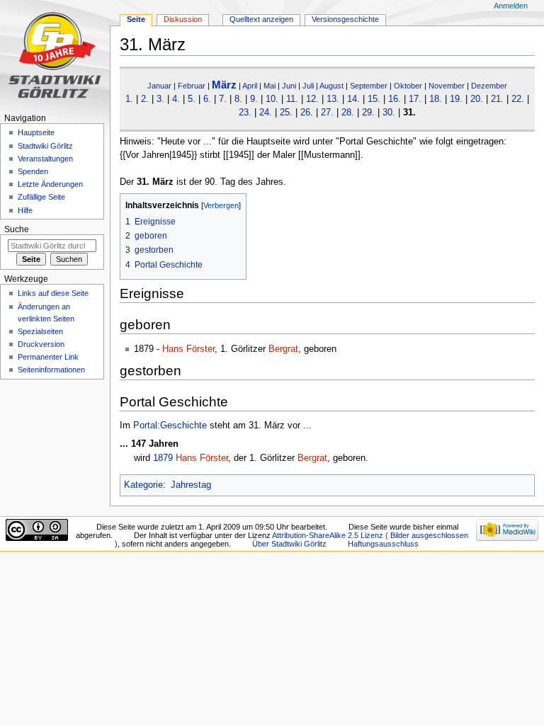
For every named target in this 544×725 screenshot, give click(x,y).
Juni (289, 85)
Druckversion (41, 344)
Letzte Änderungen (50, 184)
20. (476, 99)
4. (176, 99)
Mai (270, 85)
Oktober (408, 85)
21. (497, 99)
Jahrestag (191, 485)
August (331, 85)
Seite (136, 19)
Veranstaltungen (45, 158)
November (447, 85)
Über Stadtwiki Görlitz (289, 544)
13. (333, 99)
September (368, 85)
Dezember (489, 85)
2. (145, 99)
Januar (159, 85)
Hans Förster (188, 349)
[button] (132, 205)
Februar (191, 85)
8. (238, 99)
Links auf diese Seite (53, 293)
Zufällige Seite (41, 197)
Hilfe (25, 210)
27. (327, 113)
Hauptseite (36, 132)
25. (286, 113)
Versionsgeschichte (345, 19)
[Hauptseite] (55, 55)
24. (265, 113)
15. (374, 99)
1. (129, 99)
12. (312, 99)
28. (347, 113)
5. (192, 99)
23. (245, 113)
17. (415, 99)
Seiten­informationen (51, 369)
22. (517, 99)
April (249, 85)
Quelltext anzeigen (261, 19)
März (224, 85)
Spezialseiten (40, 331)
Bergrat (283, 349)
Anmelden (511, 5)
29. (368, 113)
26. (306, 113)
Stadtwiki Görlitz (45, 146)
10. (272, 99)
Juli (308, 85)
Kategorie (143, 485)
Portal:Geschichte (170, 425)
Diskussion (183, 19)
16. (394, 99)
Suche (16, 229)
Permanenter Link (48, 357)
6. (207, 99)
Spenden (33, 171)
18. (435, 99)
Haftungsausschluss (383, 544)
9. (254, 99)
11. (292, 99)
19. (456, 99)
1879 (163, 458)
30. (388, 113)
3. (160, 99)
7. (223, 99)
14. (353, 99)
